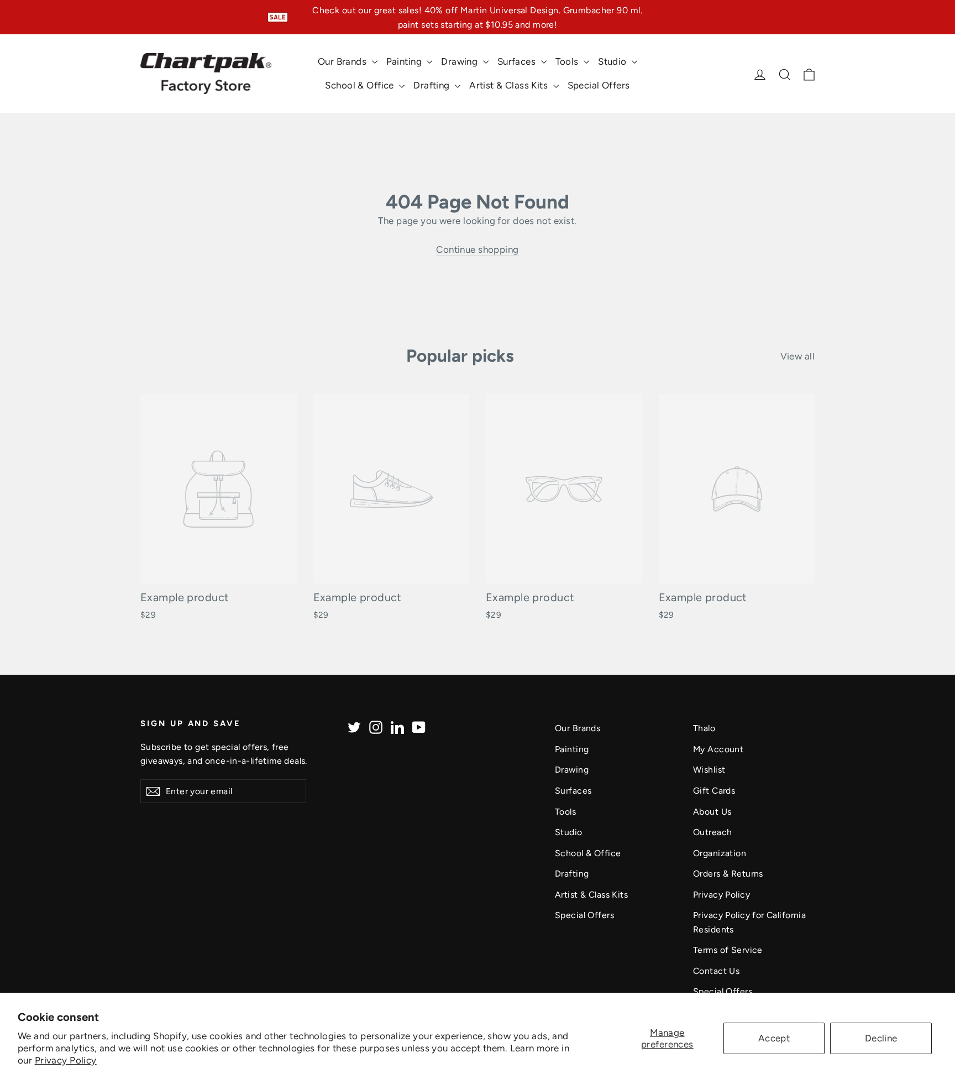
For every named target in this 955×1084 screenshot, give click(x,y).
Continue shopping (477, 249)
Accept (774, 1038)
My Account (718, 749)
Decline (881, 1038)
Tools (568, 61)
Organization (719, 853)
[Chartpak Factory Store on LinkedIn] (397, 726)
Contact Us (716, 971)
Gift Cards (714, 790)
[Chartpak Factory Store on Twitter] (354, 726)
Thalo (704, 728)
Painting (405, 61)
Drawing (460, 61)
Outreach (712, 832)
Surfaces (517, 61)
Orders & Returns (728, 873)
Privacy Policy (66, 1060)
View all (797, 356)
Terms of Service (728, 950)
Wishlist (709, 769)
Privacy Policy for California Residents (749, 922)
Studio (613, 61)
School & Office (360, 85)
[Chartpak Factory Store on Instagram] (375, 726)
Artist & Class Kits (509, 85)
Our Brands (343, 61)
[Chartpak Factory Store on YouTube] (419, 726)
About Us (712, 811)
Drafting (432, 85)
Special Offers (599, 85)
